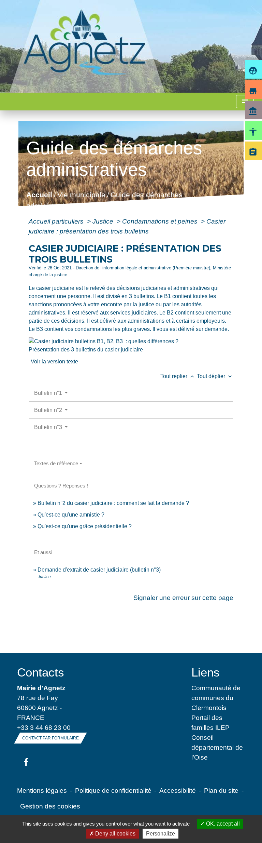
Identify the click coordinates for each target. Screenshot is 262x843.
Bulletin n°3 (48, 427)
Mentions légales (42, 790)
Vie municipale (81, 195)
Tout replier (177, 376)
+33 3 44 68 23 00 (44, 727)
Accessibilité (177, 790)
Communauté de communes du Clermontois (216, 697)
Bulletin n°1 (48, 393)
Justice (103, 221)
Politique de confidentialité (113, 790)
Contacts (40, 672)
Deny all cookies (114, 834)
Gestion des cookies (50, 806)
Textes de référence (56, 463)
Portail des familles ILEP (210, 722)
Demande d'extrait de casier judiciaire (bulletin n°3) (99, 570)
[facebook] (26, 763)
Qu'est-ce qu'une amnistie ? (71, 515)
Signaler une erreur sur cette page (183, 597)
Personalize (160, 834)
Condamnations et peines (160, 221)
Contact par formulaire (50, 738)
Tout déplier (215, 376)
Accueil (39, 195)
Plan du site (221, 790)
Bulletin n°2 (48, 410)
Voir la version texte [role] (54, 361)
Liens (205, 672)
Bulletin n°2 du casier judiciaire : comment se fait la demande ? (113, 503)
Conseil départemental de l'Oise (217, 747)
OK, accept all (222, 824)
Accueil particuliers (57, 221)
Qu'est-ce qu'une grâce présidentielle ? (85, 526)
